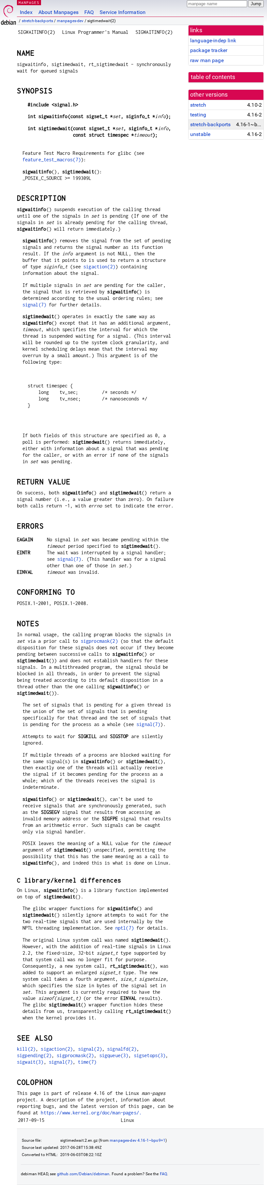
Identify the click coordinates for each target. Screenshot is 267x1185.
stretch (198, 105)
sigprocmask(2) (99, 641)
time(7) (87, 1062)
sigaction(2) (99, 266)
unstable (200, 134)
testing (198, 115)
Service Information (123, 12)
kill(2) (26, 1049)
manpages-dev (70, 21)
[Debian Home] (8, 13)
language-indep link (213, 40)
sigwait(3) (30, 1062)
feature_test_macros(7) (51, 159)
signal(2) (90, 1049)
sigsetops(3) (150, 1055)
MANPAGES (29, 2)
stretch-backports (37, 21)
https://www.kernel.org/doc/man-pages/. (91, 1112)
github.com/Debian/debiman (83, 1174)
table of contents (213, 77)
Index (26, 12)
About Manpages (58, 12)
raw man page (207, 60)
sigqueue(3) (114, 1055)
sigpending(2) (34, 1055)
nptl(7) (124, 928)
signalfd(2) (121, 1049)
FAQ (89, 12)
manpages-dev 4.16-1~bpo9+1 (137, 1140)
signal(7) (34, 304)
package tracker (208, 50)
